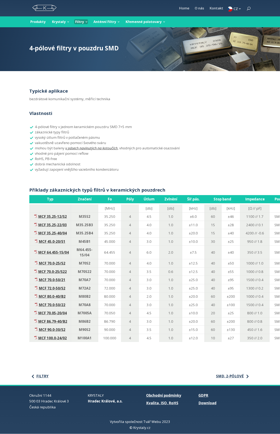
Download (207, 403)
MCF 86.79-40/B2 (52, 321)
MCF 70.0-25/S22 (52, 271)
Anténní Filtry (104, 21)
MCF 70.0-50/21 (52, 279)
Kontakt (216, 8)
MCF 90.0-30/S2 (52, 329)
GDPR (203, 395)
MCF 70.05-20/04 (52, 313)
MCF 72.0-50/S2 (52, 288)
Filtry (79, 21)
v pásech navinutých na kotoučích (91, 148)
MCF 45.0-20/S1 (52, 241)
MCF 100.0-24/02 (52, 338)
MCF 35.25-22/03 (52, 225)
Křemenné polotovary (144, 21)
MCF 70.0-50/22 (52, 304)
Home (184, 8)
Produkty (38, 21)
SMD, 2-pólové (230, 376)
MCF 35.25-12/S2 (52, 216)
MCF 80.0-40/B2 (52, 296)
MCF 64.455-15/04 (53, 252)
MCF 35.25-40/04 (52, 233)
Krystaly (59, 21)
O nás (199, 8)
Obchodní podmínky (163, 395)
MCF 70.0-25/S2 (52, 263)
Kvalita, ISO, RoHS (162, 403)
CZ (235, 8)
